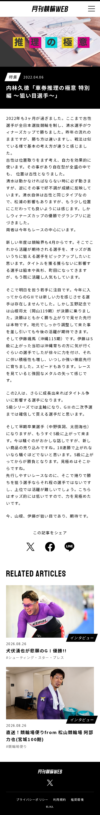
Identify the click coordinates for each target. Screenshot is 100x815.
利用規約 (59, 799)
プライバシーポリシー (32, 799)
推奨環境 (77, 799)
